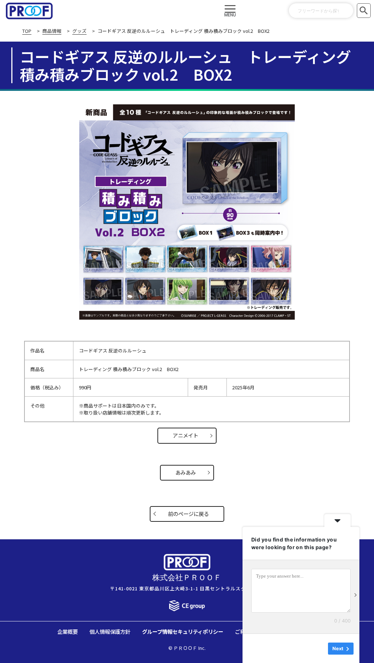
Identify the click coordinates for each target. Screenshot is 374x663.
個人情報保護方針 (109, 631)
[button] (230, 11)
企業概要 (67, 631)
